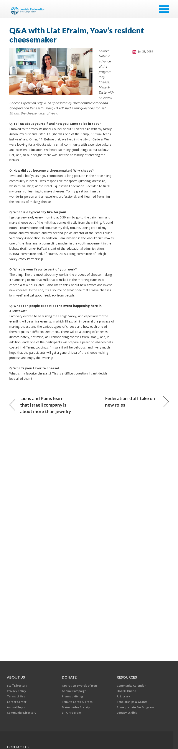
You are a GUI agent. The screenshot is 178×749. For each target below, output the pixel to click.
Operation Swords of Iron (79, 685)
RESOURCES (127, 677)
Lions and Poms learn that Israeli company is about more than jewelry (45, 405)
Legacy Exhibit (127, 713)
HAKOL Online (126, 691)
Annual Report (17, 707)
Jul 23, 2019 (145, 51)
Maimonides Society (76, 707)
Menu (164, 9)
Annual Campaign (74, 691)
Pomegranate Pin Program (135, 707)
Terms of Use (16, 696)
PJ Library (123, 696)
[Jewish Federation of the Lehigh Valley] (28, 10)
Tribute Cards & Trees (77, 702)
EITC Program (71, 713)
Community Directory (21, 713)
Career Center (16, 702)
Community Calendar (131, 685)
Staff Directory (17, 685)
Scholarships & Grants (132, 702)
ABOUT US (16, 677)
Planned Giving (72, 696)
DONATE (69, 677)
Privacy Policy (16, 691)
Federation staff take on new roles (130, 401)
